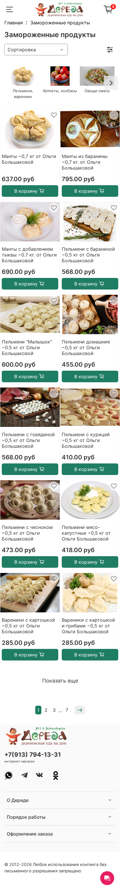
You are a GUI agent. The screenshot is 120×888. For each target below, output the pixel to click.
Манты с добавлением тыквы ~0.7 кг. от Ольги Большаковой (29, 254)
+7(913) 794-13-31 (32, 754)
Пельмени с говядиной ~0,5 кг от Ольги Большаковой (28, 440)
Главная (13, 23)
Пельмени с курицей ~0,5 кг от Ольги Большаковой (86, 440)
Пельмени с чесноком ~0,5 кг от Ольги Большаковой (27, 533)
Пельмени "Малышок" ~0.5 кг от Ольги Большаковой (27, 347)
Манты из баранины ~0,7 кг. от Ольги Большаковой (84, 162)
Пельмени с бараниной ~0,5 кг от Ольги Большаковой (88, 254)
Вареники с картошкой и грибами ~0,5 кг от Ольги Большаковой (88, 625)
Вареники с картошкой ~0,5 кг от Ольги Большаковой (28, 625)
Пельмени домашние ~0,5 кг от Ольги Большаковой (86, 347)
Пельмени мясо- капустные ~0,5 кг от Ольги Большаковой (86, 533)
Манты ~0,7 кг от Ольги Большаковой (29, 159)
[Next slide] (111, 83)
